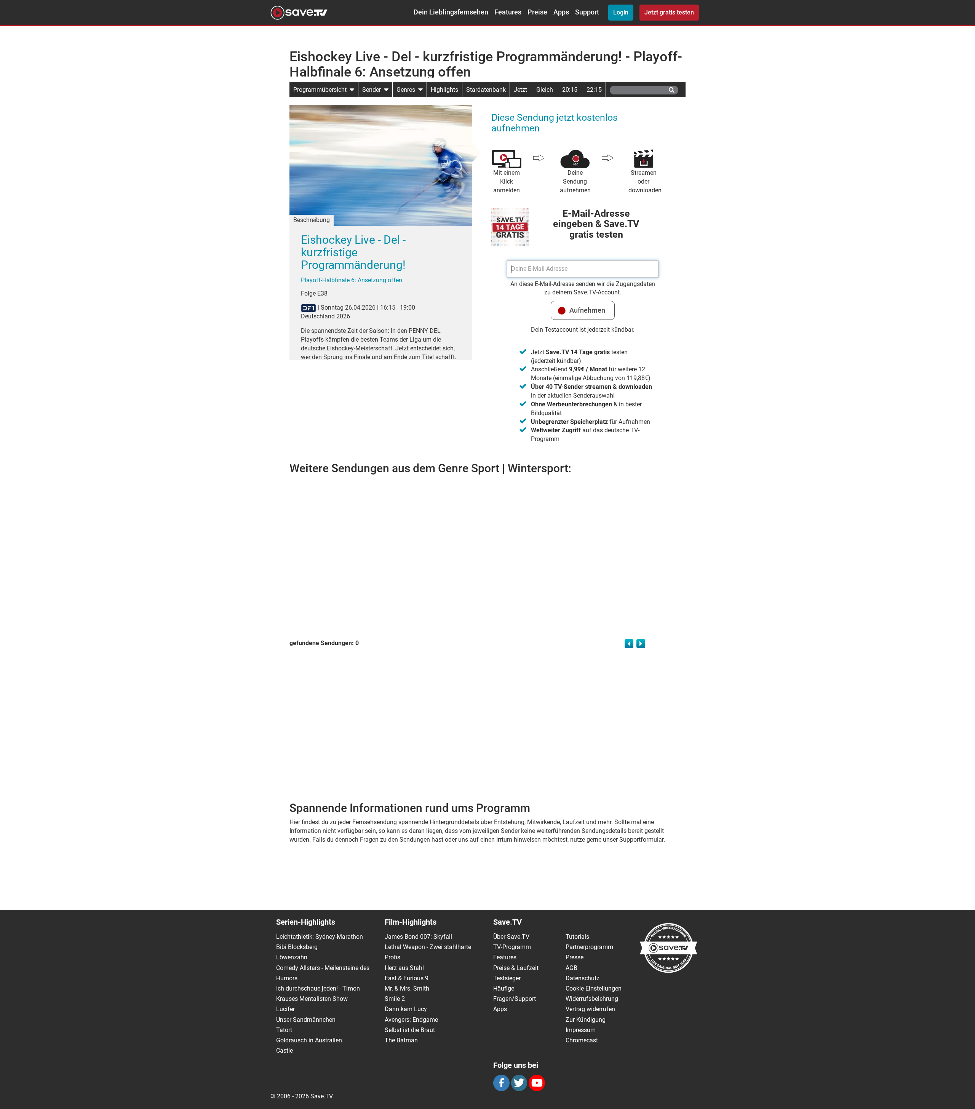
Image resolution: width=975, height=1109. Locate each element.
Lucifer (285, 1009)
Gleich (544, 89)
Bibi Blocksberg (297, 947)
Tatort (284, 1030)
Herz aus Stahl (404, 968)
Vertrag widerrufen (590, 1009)
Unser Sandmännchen (306, 1019)
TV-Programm (512, 947)
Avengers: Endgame (411, 1019)
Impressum (581, 1030)
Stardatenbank (486, 89)
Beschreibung (311, 220)
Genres (407, 89)
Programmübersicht (321, 89)
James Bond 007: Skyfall (418, 936)
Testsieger (507, 978)
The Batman (401, 1040)
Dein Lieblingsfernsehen (451, 12)
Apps (561, 12)
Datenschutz (582, 978)
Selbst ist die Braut (410, 1030)
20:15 (569, 89)
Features (507, 12)
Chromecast (582, 1040)
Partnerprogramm (589, 947)
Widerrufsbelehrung (592, 998)
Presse (574, 957)
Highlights (444, 89)
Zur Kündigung (586, 1019)
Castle (284, 1050)
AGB (571, 968)
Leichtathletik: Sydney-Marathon (319, 936)
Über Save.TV (511, 936)
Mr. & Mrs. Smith (407, 988)
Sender (373, 89)
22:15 (594, 89)
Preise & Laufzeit (516, 968)
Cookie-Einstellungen (594, 988)
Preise (537, 12)
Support (587, 12)
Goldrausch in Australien (309, 1040)
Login (620, 12)
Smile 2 (395, 998)
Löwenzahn (291, 957)
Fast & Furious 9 (406, 978)
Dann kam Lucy (406, 1009)
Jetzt (520, 89)
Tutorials (577, 936)
